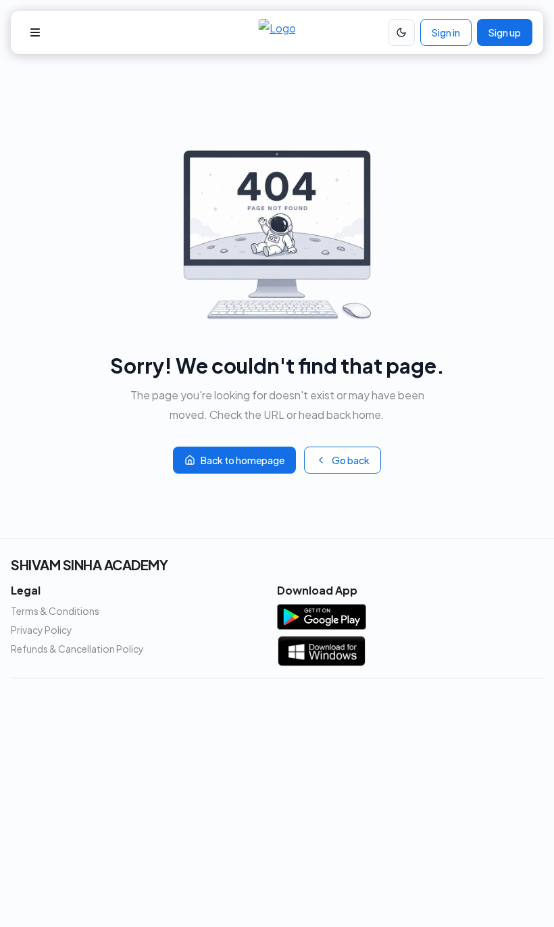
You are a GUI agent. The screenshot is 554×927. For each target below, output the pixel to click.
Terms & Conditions (55, 611)
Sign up (504, 32)
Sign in (446, 32)
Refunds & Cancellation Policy (77, 649)
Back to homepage (242, 460)
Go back (351, 460)
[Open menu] (35, 32)
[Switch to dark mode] (401, 32)
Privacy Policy (41, 630)
